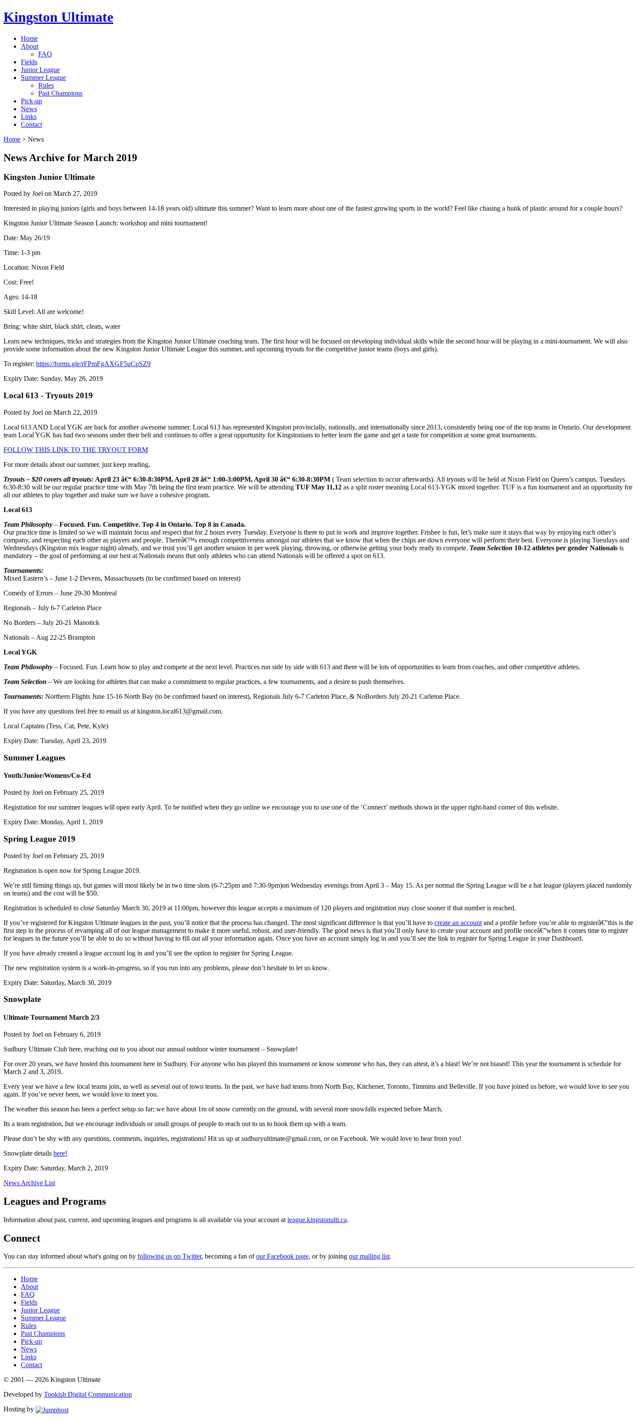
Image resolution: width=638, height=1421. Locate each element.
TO (75, 449)
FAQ (45, 54)
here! (60, 1153)
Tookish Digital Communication (88, 1394)
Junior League (40, 69)
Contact (31, 124)
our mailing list (369, 1256)
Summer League (43, 77)
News (29, 108)
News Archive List (29, 1182)
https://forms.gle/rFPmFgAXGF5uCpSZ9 (93, 363)
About (29, 46)
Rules (46, 85)
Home (29, 38)
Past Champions (60, 93)
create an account (458, 922)
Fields (29, 62)
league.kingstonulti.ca (317, 1219)
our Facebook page (282, 1256)
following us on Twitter (169, 1256)
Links (28, 116)
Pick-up (31, 101)
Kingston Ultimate (58, 17)
